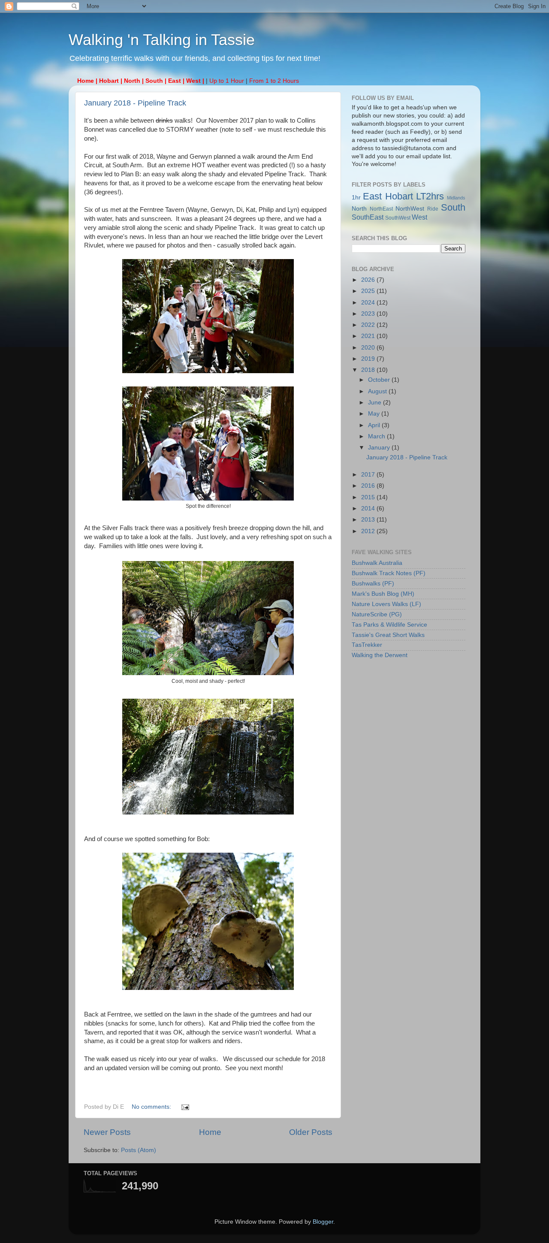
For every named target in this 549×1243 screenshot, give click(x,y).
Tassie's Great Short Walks (388, 635)
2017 (369, 474)
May (374, 413)
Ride (432, 209)
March (377, 436)
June (375, 402)
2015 (369, 497)
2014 (369, 508)
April (375, 425)
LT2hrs (430, 196)
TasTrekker (367, 645)
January (380, 447)
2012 (369, 531)
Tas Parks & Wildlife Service (389, 625)
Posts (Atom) (138, 1150)
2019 (369, 359)
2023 (369, 314)
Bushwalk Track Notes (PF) (388, 573)
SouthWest (397, 218)
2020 (369, 347)
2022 (369, 325)
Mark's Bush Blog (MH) (383, 594)
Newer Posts (107, 1132)
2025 (369, 291)
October (380, 380)
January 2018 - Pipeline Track (135, 103)
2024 (369, 302)
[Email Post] (184, 1107)
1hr (356, 197)
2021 (369, 336)
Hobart (399, 196)
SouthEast (367, 217)
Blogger (323, 1222)
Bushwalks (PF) (373, 583)
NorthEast (381, 209)
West (419, 217)
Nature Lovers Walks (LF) (386, 604)
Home (210, 1132)
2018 (369, 370)
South (453, 207)
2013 (369, 519)
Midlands (456, 197)
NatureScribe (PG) (377, 614)
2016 (369, 486)
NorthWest (409, 208)
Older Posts (310, 1132)
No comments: (152, 1107)
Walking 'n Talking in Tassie (162, 39)
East (372, 196)
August (378, 391)
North (359, 208)
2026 (369, 280)
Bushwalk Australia (377, 563)
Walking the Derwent (379, 655)
